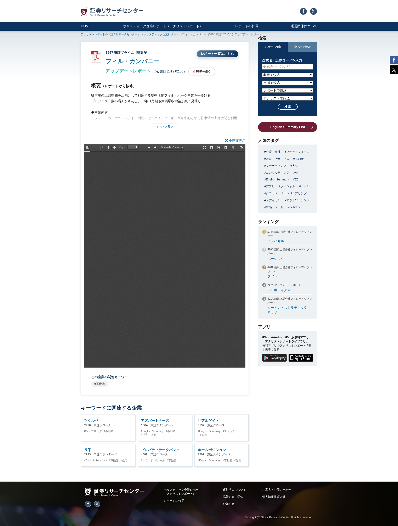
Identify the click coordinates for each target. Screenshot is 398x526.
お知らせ (228, 503)
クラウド (147, 460)
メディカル (273, 200)
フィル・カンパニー (132, 61)
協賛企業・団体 (233, 496)
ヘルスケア (296, 207)
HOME (86, 26)
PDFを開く (203, 71)
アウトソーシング (297, 200)
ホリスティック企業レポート (161, 34)
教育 (269, 159)
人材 (295, 165)
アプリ (270, 186)
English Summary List (287, 127)
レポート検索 (273, 46)
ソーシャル (287, 186)
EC (297, 179)
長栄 (87, 450)
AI (296, 172)
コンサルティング (277, 172)
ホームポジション (212, 450)
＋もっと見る (165, 126)
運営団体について (304, 26)
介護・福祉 (149, 434)
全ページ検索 (302, 46)
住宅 (124, 460)
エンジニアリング (295, 193)
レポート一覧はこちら (217, 53)
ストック (229, 431)
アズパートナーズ (155, 421)
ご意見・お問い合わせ (276, 489)
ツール (161, 460)
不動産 (109, 431)
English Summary (153, 431)
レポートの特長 (246, 26)
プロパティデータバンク (160, 450)
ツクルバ (91, 421)
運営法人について (234, 489)
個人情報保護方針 (273, 496)
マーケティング (276, 165)
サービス (283, 159)
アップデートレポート (128, 71)
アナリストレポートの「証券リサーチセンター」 (110, 34)
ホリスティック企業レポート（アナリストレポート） (163, 26)
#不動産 (99, 384)
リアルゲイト (208, 421)
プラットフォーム (297, 151)
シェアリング (94, 431)
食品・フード (274, 207)
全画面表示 (237, 140)
